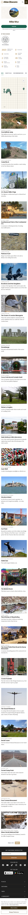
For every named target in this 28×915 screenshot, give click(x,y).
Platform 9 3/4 (5, 253)
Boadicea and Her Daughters (10, 283)
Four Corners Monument (9, 800)
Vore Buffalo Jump (7, 132)
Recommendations (18, 73)
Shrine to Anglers (6, 407)
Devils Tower (5, 740)
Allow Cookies (14, 907)
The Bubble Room (7, 589)
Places (3, 881)
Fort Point (4, 529)
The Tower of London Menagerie (12, 315)
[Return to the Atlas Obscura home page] (9, 2)
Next (17, 842)
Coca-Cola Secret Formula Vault (11, 377)
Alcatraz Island (6, 497)
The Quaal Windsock (8, 708)
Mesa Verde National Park (10, 832)
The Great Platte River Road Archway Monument (13, 648)
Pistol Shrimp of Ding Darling (10, 617)
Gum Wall (4, 469)
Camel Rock (5, 162)
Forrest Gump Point (7, 770)
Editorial (4, 886)
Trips (3, 891)
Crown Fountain (6, 678)
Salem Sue (4, 561)
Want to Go (8, 73)
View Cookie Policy (14, 904)
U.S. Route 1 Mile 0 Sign (8, 192)
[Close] (26, 899)
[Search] (22, 2)
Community (5, 896)
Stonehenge (5, 347)
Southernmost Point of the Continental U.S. (13, 223)
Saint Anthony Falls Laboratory (11, 437)
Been (2, 73)
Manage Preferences (14, 912)
